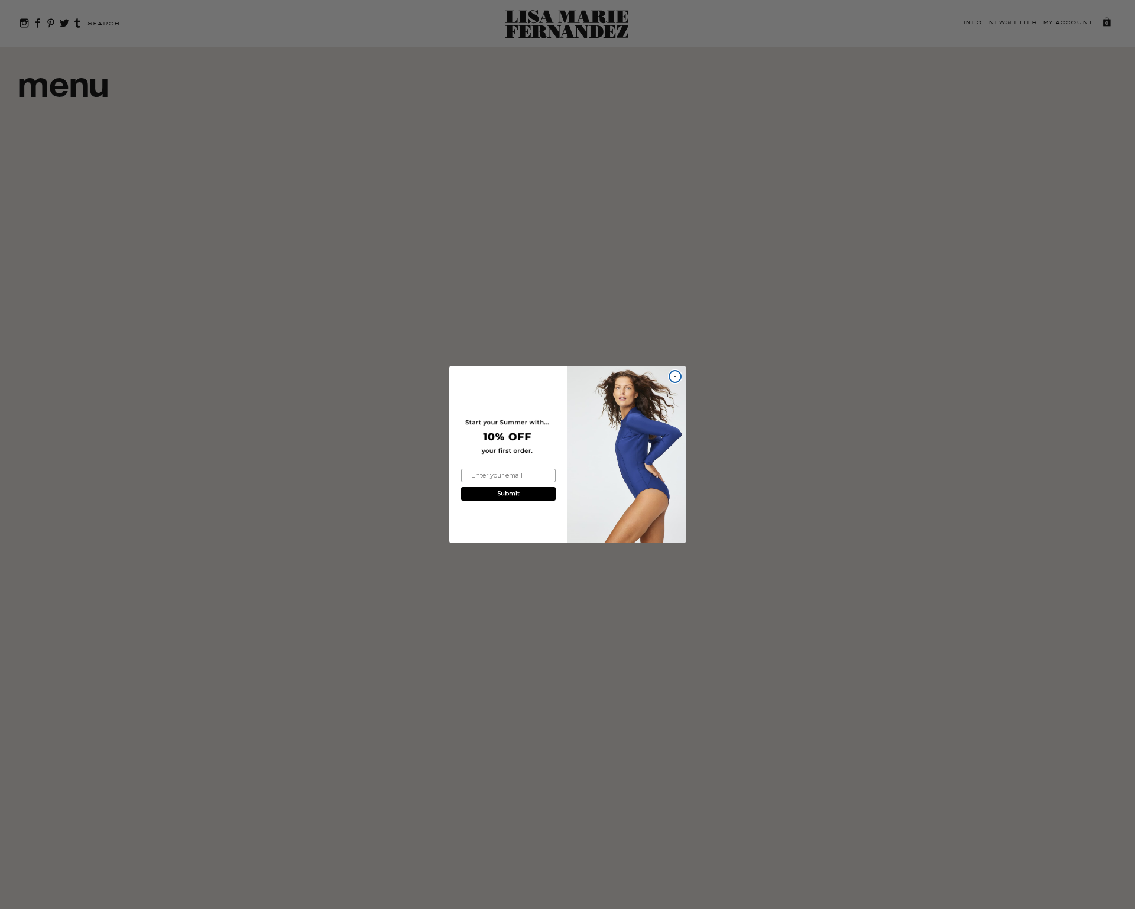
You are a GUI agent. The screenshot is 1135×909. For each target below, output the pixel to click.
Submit (508, 493)
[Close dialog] (675, 376)
